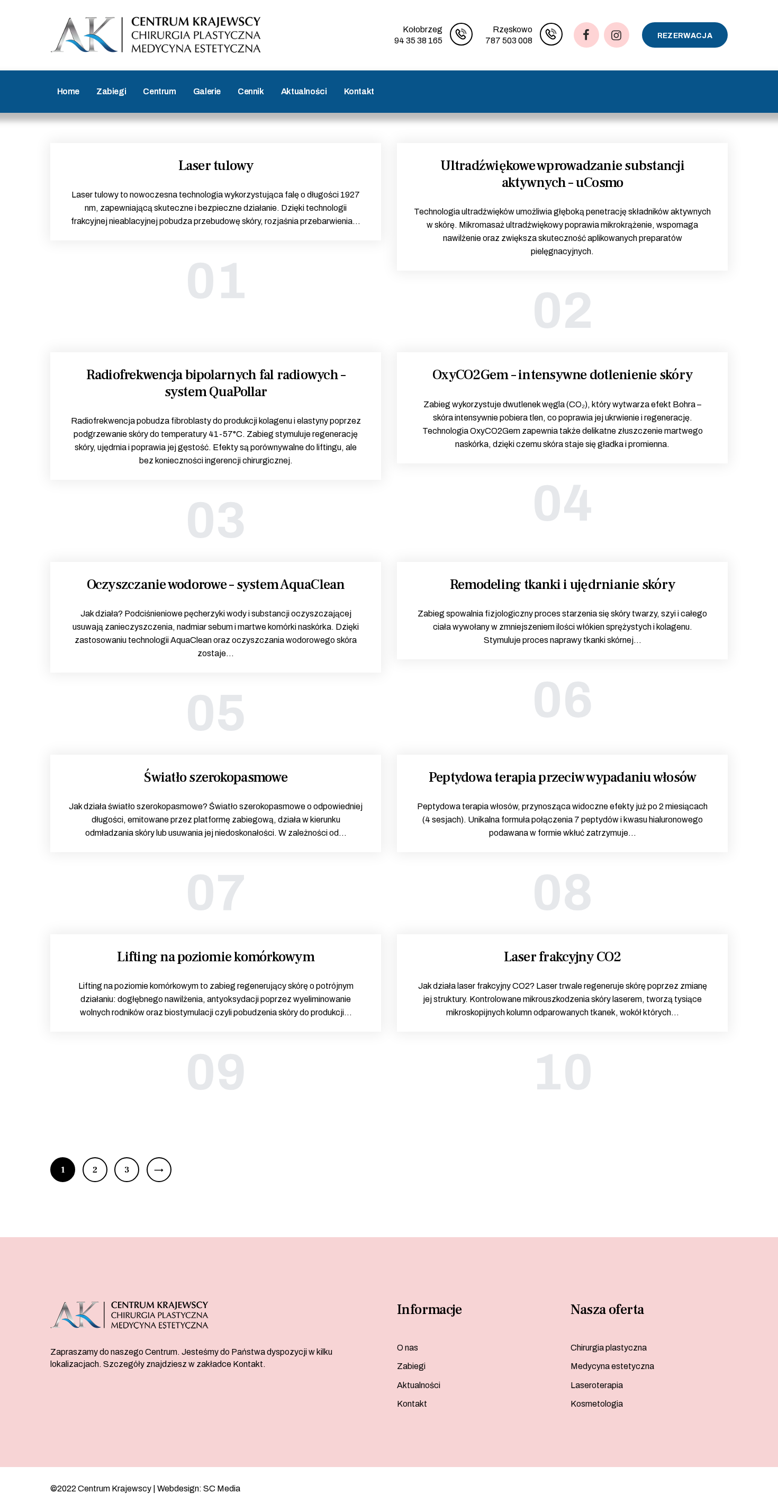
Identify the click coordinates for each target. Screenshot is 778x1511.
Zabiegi (411, 1366)
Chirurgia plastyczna (609, 1347)
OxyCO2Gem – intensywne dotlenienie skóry (562, 375)
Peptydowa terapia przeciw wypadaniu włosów (562, 778)
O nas (407, 1347)
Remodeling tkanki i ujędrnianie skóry (562, 585)
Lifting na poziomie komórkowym (215, 957)
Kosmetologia (597, 1403)
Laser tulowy (216, 166)
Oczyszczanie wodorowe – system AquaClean (216, 585)
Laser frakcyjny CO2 (562, 957)
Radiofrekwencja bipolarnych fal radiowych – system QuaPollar (216, 383)
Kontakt (412, 1403)
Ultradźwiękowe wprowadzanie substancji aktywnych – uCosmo (562, 174)
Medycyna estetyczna (612, 1366)
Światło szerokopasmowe (215, 778)
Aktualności (418, 1385)
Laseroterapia (597, 1385)
